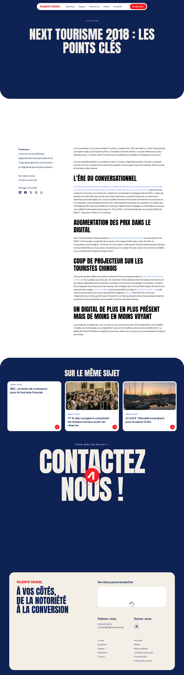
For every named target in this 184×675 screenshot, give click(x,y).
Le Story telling (101, 289)
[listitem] (34, 406)
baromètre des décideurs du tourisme (126, 238)
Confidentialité (140, 656)
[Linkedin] (136, 626)
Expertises (70, 6)
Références (94, 6)
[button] (20, 192)
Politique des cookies (143, 660)
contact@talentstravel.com (111, 627)
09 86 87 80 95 (105, 624)
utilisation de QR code (147, 289)
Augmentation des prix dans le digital (36, 158)
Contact (101, 656)
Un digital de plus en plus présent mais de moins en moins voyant (36, 167)
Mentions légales (141, 648)
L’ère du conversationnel (31, 153)
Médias (106, 6)
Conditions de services (143, 652)
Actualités (117, 6)
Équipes (82, 6)
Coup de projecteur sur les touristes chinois (36, 162)
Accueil (101, 640)
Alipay (128, 292)
